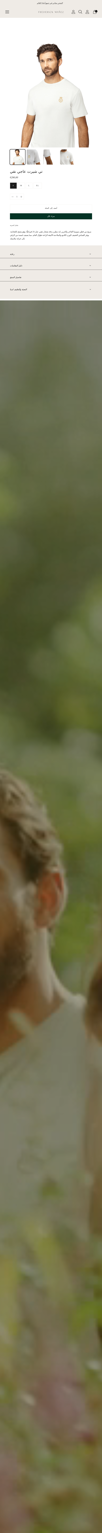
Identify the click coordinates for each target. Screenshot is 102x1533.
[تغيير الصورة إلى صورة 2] (34, 157)
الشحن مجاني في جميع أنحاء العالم (50, 3)
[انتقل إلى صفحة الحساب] (73, 11)
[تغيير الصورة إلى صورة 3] (51, 157)
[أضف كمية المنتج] (12, 197)
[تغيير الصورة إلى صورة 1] (17, 157)
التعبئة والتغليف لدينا (18, 289)
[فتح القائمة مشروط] (7, 11)
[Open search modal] (80, 11)
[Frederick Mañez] (51, 12)
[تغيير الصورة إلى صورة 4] (67, 157)
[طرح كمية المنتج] (21, 197)
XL (37, 186)
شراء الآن (51, 216)
